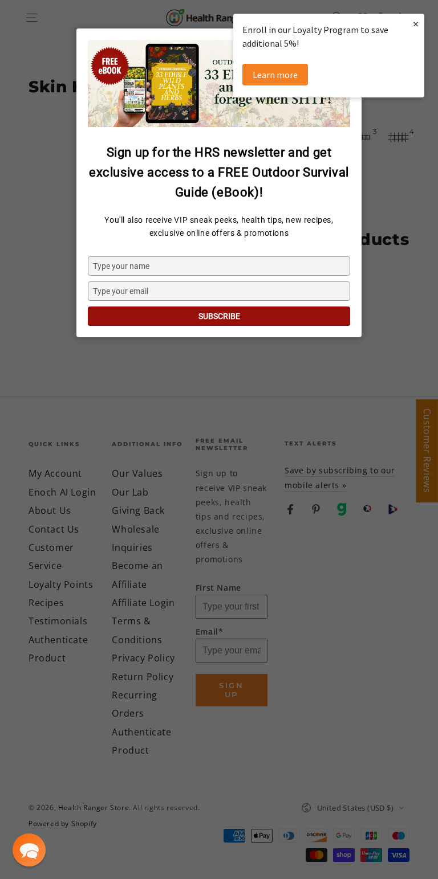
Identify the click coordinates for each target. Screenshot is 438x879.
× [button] (416, 24)
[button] (29, 849)
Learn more (275, 74)
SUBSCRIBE (219, 316)
